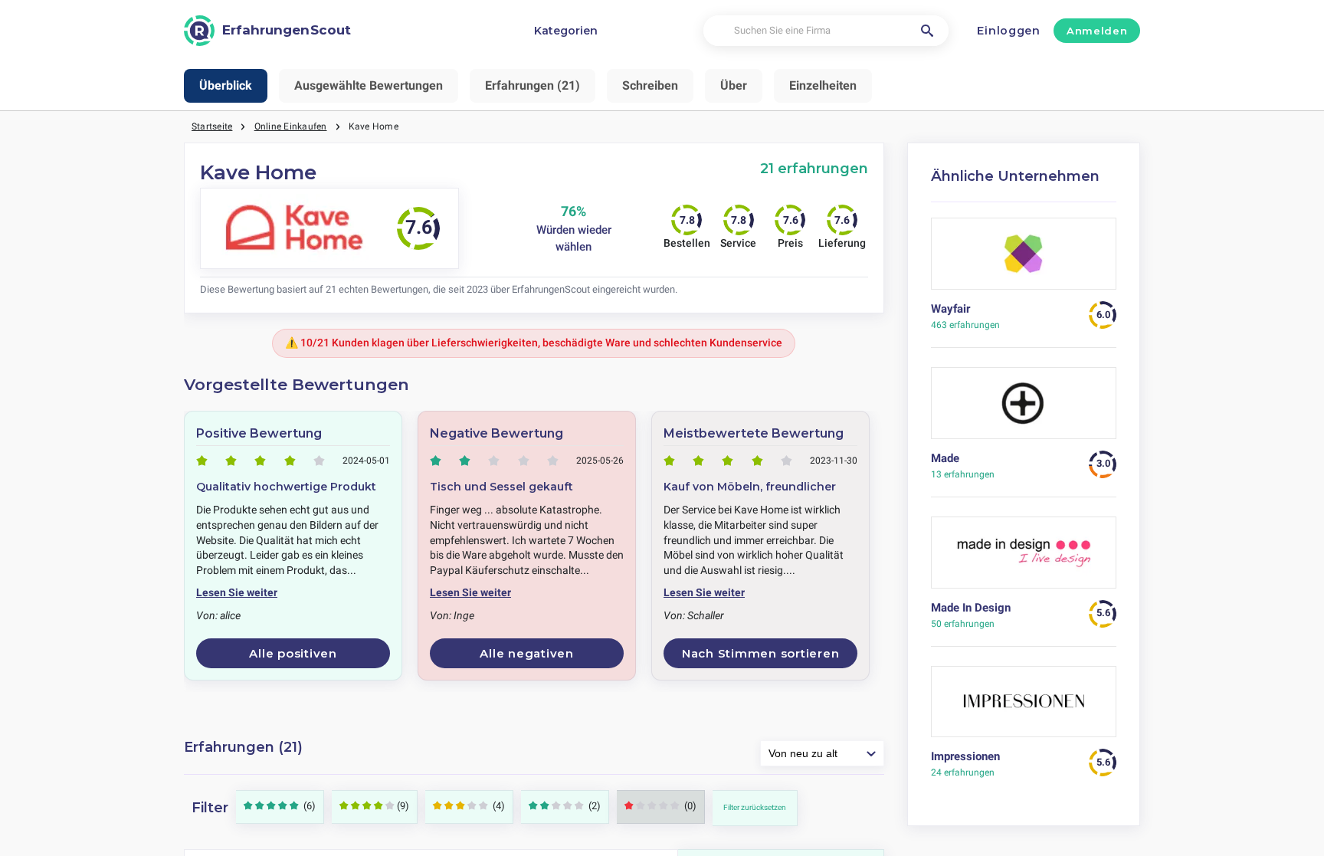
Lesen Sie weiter (236, 592)
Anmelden (1097, 31)
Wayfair (950, 309)
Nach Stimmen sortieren (761, 653)
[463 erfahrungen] (1024, 259)
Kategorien (566, 31)
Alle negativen (527, 653)
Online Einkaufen (290, 126)
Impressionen (965, 756)
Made (945, 458)
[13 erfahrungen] (1024, 409)
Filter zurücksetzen (754, 807)
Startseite (212, 126)
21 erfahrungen (814, 168)
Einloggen (1008, 31)
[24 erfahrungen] (1024, 707)
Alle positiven (293, 653)
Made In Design (971, 608)
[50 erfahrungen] (1024, 558)
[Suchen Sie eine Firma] (927, 31)
